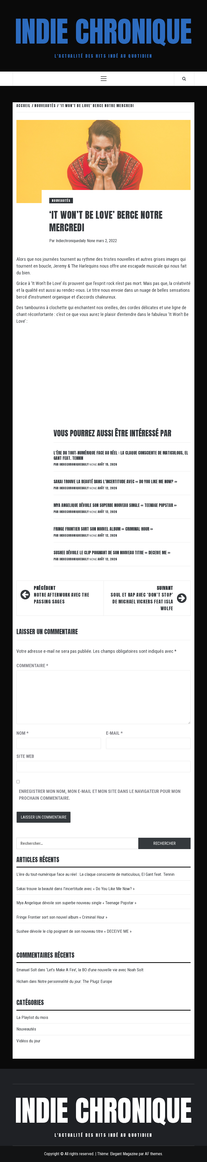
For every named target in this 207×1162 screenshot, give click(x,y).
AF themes (153, 1153)
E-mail (114, 733)
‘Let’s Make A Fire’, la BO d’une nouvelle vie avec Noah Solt (94, 969)
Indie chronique (103, 31)
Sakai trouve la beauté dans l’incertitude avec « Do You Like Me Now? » (115, 481)
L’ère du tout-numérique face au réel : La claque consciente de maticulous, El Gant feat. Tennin (121, 455)
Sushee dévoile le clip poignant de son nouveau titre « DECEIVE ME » (112, 553)
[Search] (184, 79)
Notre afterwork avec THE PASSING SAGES (61, 595)
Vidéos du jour (28, 1040)
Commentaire (32, 665)
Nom (22, 733)
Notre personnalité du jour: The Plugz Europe (75, 981)
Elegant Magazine (124, 1153)
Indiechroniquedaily (71, 240)
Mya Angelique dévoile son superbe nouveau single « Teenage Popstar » (115, 505)
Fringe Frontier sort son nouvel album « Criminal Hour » (103, 529)
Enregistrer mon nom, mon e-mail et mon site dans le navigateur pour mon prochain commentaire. (99, 795)
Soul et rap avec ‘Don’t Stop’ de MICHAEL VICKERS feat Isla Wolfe (142, 598)
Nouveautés (61, 200)
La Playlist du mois (32, 1017)
